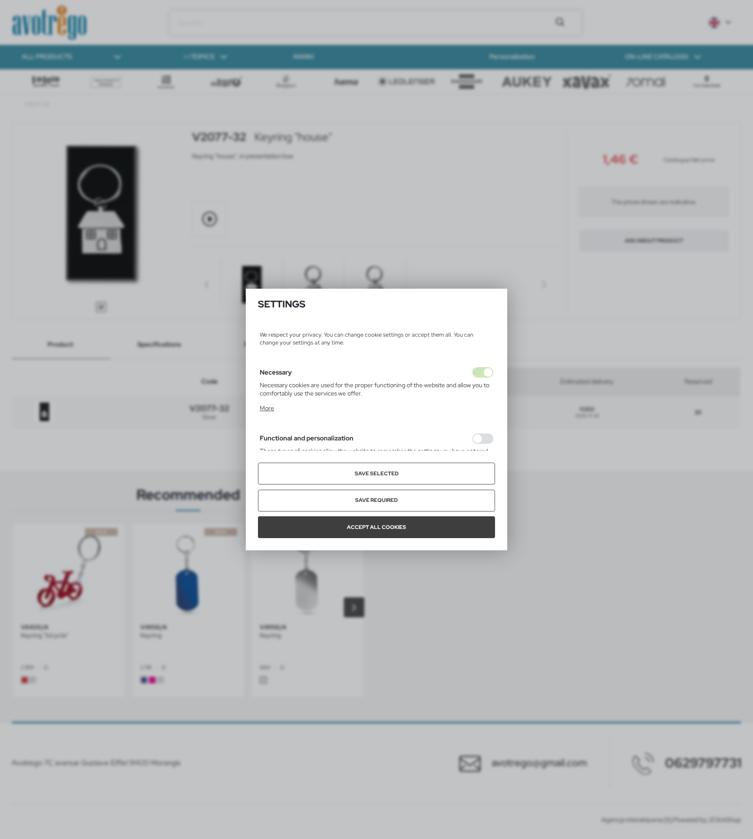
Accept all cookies (376, 527)
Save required (376, 500)
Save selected (377, 473)
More (267, 408)
